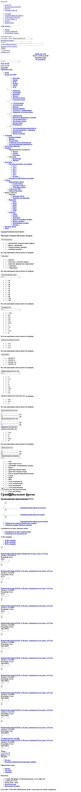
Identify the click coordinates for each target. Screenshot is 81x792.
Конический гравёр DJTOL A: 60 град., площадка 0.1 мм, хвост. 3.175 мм (27, 588)
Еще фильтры (12, 427)
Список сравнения (11, 31)
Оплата (7, 768)
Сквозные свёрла (19, 185)
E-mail (3, 42)
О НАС (7, 21)
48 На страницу (10, 542)
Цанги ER (12, 200)
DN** (15, 171)
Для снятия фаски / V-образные (24, 130)
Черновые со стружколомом (23, 112)
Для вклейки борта (19, 119)
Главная (4, 232)
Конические (17, 158)
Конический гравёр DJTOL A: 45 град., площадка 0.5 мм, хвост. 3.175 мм (27, 571)
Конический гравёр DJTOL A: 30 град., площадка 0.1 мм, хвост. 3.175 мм (27, 675)
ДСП (14, 87)
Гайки (15, 214)
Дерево (15, 80)
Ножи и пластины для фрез (22, 219)
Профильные (17, 132)
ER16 (14, 203)
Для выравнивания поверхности (24, 128)
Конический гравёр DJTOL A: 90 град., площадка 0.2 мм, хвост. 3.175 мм (27, 640)
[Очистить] (20, 277)
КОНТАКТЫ (9, 23)
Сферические (17, 116)
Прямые (16, 107)
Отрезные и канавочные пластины (21, 178)
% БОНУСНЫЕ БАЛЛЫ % (14, 15)
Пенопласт (16, 90)
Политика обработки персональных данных (20, 762)
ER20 (14, 205)
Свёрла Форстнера (15, 191)
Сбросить (4, 427)
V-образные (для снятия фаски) (20, 142)
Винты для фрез (18, 221)
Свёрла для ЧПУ (15, 189)
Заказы (7, 29)
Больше (16, 176)
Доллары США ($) (11, 10)
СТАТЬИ (8, 14)
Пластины (8, 162)
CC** (15, 166)
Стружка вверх (18, 103)
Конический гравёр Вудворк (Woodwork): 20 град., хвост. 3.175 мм (24, 553)
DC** (15, 169)
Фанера (15, 83)
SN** (14, 173)
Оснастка (12, 212)
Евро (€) (7, 8)
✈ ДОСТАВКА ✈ (11, 19)
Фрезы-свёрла (18, 123)
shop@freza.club (40, 57)
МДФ (15, 82)
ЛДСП (15, 85)
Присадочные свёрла (16, 182)
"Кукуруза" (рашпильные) (22, 110)
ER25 (14, 207)
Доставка (8, 770)
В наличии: (5, 557)
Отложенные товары (12, 33)
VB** (14, 175)
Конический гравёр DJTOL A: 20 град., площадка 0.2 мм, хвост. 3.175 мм (27, 623)
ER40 (14, 210)
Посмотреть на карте (12, 786)
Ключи (15, 216)
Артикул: (4, 555)
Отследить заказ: (6, 38)
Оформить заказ (6, 69)
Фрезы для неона (19, 133)
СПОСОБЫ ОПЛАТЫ (12, 17)
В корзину (4, 67)
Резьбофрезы (17, 124)
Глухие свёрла (18, 183)
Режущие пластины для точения (20, 164)
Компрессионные (19, 108)
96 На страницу (10, 544)
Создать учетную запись (9, 46)
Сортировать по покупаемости (16, 533)
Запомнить (6, 50)
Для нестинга (13, 141)
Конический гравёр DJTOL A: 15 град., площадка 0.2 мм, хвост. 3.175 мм (27, 710)
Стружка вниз (18, 105)
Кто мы (7, 760)
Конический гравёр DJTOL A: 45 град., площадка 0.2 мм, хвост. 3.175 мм (27, 727)
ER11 (14, 201)
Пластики (16, 78)
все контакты (40, 59)
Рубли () (8, 5)
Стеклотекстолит (19, 99)
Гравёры (8, 148)
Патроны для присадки (21, 198)
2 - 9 (8, 755)
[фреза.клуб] (5, 52)
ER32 (14, 209)
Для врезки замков (19, 121)
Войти (3, 40)
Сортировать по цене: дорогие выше (18, 532)
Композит (16, 94)
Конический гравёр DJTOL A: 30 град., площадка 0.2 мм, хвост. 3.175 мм (27, 658)
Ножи (7, 228)
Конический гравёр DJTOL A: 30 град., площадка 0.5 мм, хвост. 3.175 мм (27, 740)
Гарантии (8, 772)
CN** (15, 167)
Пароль (3, 44)
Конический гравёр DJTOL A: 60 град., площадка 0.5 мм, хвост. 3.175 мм (27, 606)
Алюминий (17, 92)
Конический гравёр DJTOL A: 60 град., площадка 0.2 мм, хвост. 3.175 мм (27, 693)
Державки (16, 217)
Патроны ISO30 (18, 196)
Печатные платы (19, 98)
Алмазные (8, 135)
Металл (15, 96)
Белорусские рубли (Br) (13, 7)
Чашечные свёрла (19, 187)
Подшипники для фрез (21, 223)
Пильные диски (10, 226)
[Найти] (20, 61)
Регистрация (9, 40)
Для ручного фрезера (12, 146)
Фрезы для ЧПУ (10, 74)
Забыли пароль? (11, 44)
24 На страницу (10, 540)
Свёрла (7, 180)
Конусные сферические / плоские (24, 117)
